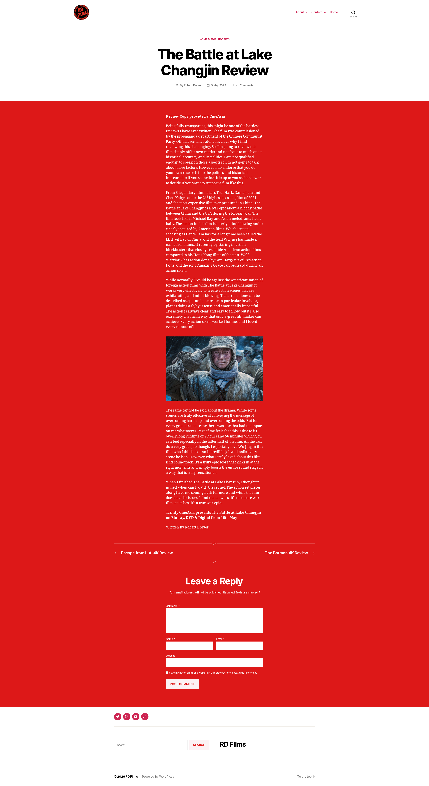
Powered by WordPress (158, 776)
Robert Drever (193, 85)
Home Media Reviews (214, 39)
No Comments (244, 85)
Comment (173, 606)
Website (170, 655)
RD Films (132, 776)
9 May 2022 (218, 85)
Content (316, 12)
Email (220, 639)
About (300, 12)
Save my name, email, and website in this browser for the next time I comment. (213, 672)
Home (334, 12)
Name (170, 639)
